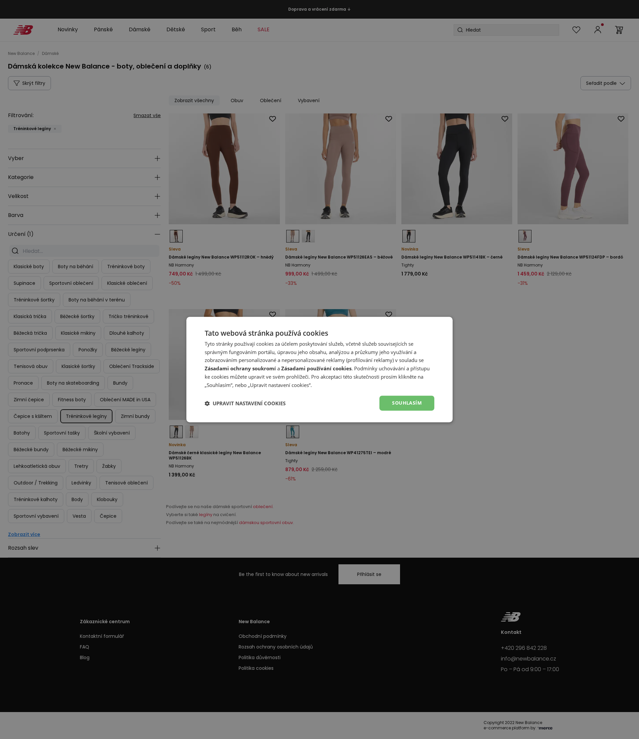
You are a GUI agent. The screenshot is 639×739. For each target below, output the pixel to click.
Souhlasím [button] (407, 403)
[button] (245, 403)
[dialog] (319, 370)
